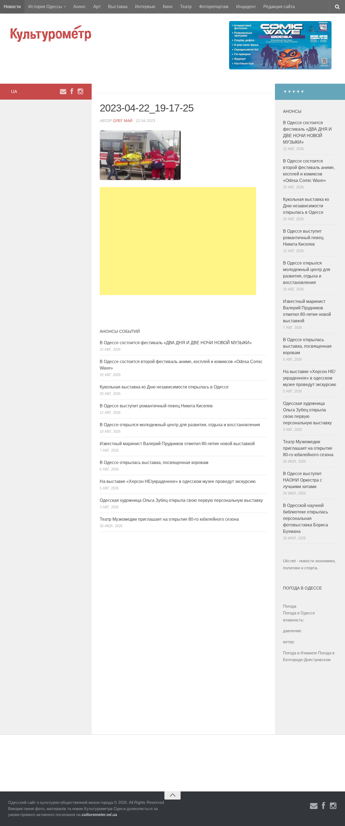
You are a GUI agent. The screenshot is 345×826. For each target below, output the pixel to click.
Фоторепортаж (214, 6)
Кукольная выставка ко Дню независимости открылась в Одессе (164, 387)
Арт (97, 6)
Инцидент (246, 6)
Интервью (145, 6)
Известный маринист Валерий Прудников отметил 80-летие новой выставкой (177, 443)
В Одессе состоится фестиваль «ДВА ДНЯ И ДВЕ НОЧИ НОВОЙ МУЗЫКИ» (176, 342)
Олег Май (122, 121)
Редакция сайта (279, 6)
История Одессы (45, 6)
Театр (186, 6)
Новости (12, 6)
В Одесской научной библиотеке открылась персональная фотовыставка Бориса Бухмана (305, 518)
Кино (167, 6)
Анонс (79, 6)
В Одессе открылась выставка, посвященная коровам (154, 462)
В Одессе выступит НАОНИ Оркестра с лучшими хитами (302, 480)
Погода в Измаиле (300, 653)
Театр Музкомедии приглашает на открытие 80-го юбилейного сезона (169, 519)
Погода (289, 606)
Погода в (299, 613)
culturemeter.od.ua (99, 814)
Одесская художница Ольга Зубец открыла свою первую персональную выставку (181, 500)
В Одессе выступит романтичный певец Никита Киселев (156, 406)
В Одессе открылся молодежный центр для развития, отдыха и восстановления (180, 424)
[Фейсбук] (71, 91)
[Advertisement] (178, 241)
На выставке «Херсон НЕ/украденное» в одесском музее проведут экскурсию (178, 481)
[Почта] (63, 91)
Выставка (117, 6)
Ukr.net (289, 560)
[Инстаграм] (80, 91)
